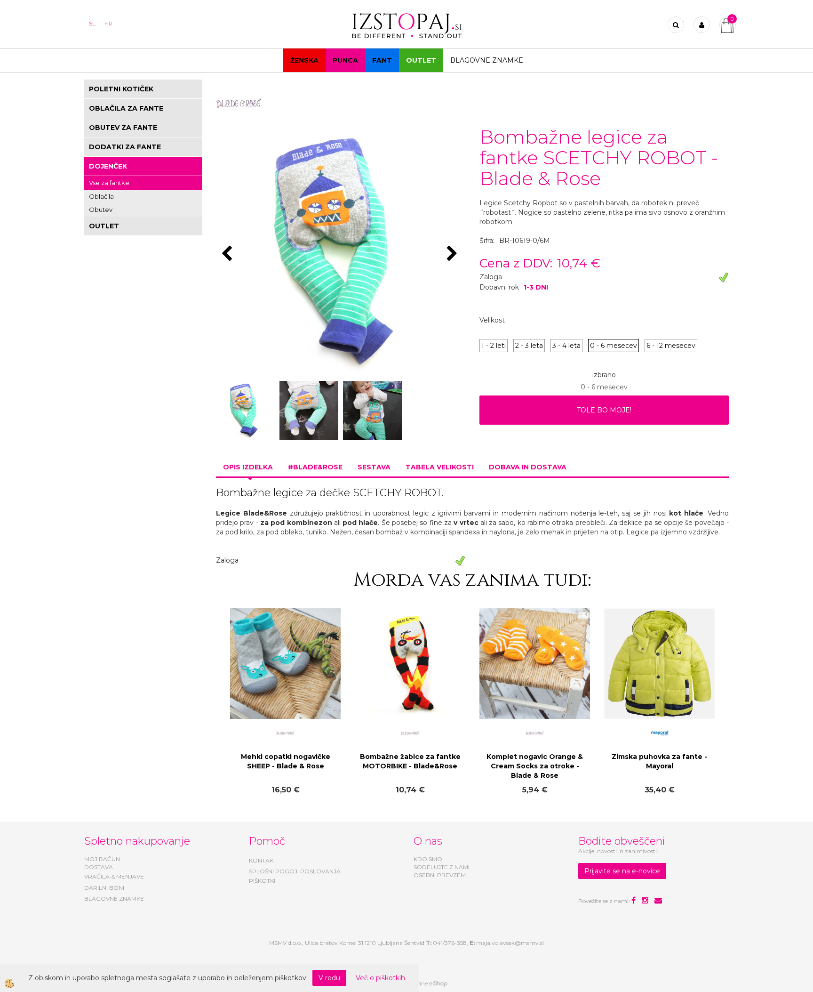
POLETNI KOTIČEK (121, 89)
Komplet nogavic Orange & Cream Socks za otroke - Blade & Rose (534, 766)
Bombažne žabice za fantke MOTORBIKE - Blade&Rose (410, 761)
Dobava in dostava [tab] (527, 467)
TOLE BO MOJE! (604, 410)
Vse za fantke (109, 182)
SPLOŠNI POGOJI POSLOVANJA (295, 871)
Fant (382, 60)
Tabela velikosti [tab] (440, 467)
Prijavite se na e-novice (622, 871)
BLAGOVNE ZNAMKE (114, 898)
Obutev (100, 209)
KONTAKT (263, 860)
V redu (329, 978)
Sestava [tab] (374, 467)
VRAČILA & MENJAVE (114, 876)
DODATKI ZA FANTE (125, 147)
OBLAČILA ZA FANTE (126, 108)
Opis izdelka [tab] (248, 467)
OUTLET (421, 60)
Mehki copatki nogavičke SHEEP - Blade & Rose (285, 761)
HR (108, 23)
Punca (345, 60)
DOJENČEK (108, 166)
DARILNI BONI (104, 887)
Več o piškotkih (380, 978)
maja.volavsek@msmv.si (510, 942)
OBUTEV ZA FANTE (123, 127)
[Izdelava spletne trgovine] (438, 983)
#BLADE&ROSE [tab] (315, 467)
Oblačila (101, 196)
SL (92, 23)
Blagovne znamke (486, 60)
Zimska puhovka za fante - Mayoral (659, 761)
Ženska (304, 60)
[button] (453, 254)
